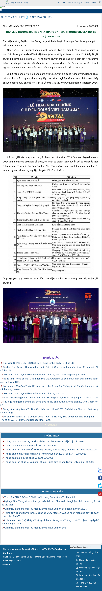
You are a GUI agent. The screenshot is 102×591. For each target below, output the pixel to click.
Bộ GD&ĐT (62, 3)
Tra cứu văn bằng (73, 3)
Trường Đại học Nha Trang (18, 3)
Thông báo (51, 435)
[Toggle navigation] (99, 11)
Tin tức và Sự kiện (13, 17)
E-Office (93, 3)
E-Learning (85, 3)
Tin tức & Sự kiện (41, 17)
